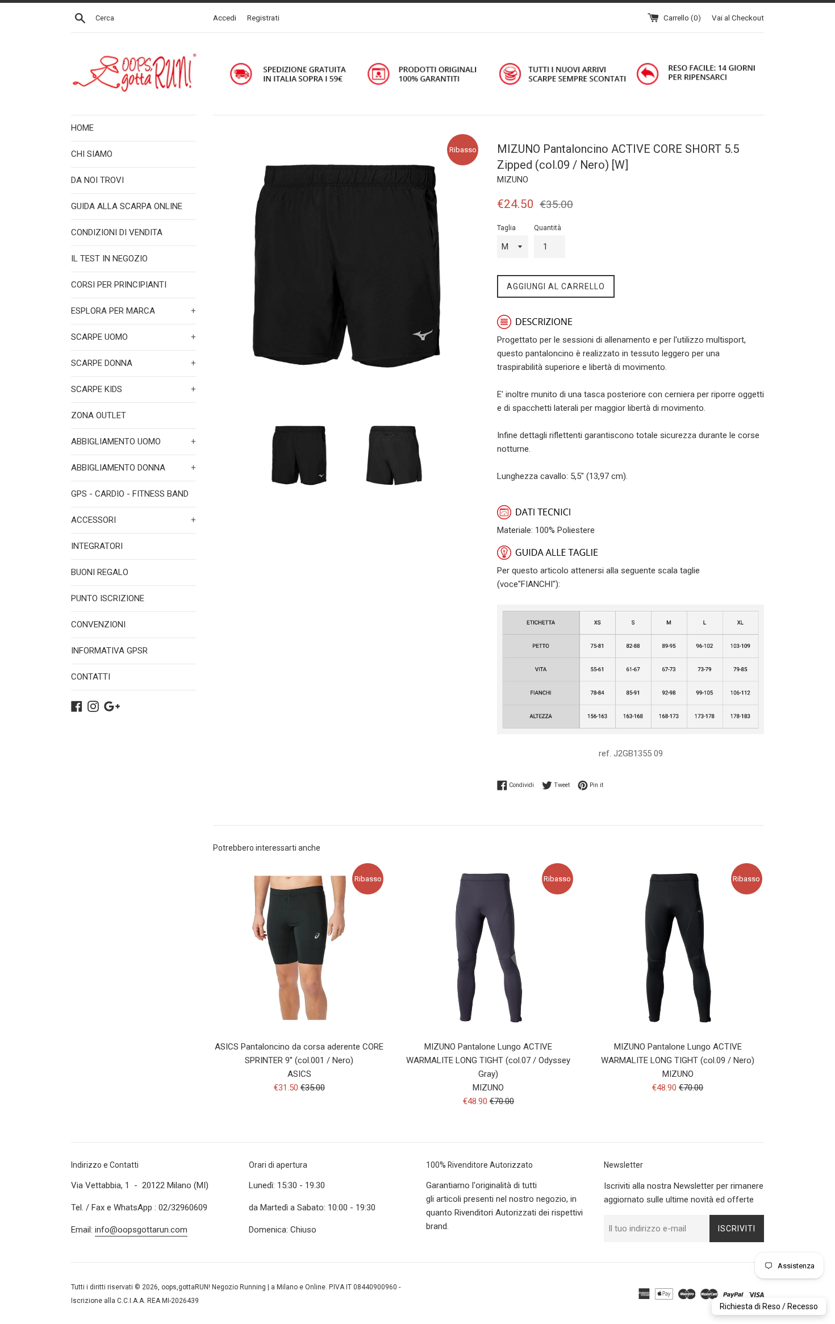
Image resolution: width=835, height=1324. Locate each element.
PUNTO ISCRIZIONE (107, 598)
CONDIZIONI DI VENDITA (116, 232)
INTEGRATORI (97, 546)
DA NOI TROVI (97, 180)
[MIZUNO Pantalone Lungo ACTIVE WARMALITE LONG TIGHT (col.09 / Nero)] (678, 947)
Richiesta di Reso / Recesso (769, 1306)
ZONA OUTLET (98, 415)
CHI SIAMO (91, 154)
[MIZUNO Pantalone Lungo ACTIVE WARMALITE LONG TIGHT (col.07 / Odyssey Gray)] (488, 947)
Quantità (547, 228)
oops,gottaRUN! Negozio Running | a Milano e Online (243, 1287)
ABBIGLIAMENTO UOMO (133, 441)
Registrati (263, 17)
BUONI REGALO (99, 572)
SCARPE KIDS (133, 389)
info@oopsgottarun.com (141, 1230)
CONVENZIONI (98, 624)
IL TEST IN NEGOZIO (109, 258)
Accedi (224, 17)
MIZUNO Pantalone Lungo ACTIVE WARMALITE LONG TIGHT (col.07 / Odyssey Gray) (488, 1060)
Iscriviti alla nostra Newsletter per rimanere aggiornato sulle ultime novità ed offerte (683, 1193)
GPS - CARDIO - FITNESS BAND (130, 494)
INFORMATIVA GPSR (109, 651)
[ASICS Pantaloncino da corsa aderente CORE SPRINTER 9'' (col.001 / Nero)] (299, 947)
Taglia (506, 228)
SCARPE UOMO (133, 337)
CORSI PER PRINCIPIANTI (118, 285)
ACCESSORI (133, 520)
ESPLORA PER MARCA (133, 311)
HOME (82, 128)
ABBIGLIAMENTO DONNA (133, 468)
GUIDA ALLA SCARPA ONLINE (126, 206)
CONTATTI (90, 677)
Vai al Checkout (738, 17)
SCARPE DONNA (133, 363)
